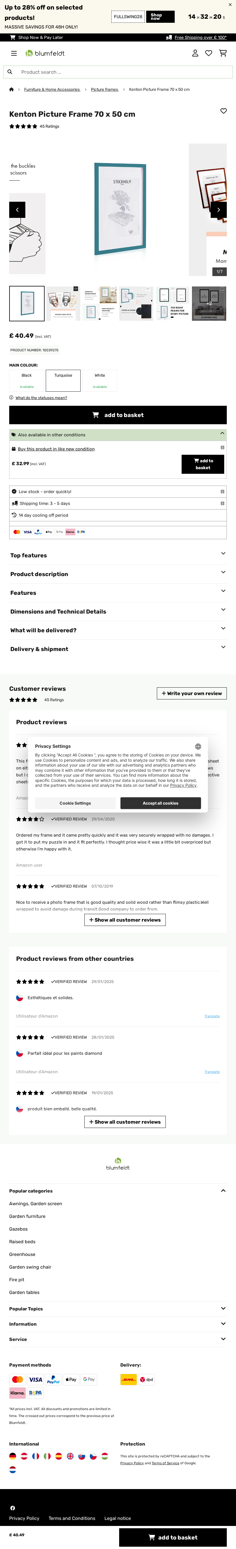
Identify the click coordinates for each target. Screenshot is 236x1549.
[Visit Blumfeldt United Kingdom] (70, 1456)
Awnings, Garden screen (35, 1203)
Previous (17, 210)
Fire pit (16, 1279)
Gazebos (18, 1229)
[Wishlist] (208, 53)
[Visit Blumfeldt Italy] (47, 1456)
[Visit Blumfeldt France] (35, 1456)
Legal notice (117, 1518)
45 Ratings (49, 126)
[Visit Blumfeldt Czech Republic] (93, 1456)
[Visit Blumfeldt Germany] (12, 1456)
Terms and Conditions (72, 1518)
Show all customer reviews (127, 920)
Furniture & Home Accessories (52, 89)
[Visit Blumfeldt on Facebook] (12, 1508)
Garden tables (24, 1292)
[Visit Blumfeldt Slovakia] (81, 1456)
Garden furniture (27, 1216)
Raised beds (22, 1241)
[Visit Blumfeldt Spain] (58, 1456)
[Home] (16, 89)
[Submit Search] (9, 72)
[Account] (195, 53)
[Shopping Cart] (223, 53)
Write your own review (194, 693)
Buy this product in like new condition (56, 449)
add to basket (123, 415)
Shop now (156, 16)
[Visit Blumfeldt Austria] (24, 1456)
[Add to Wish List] (223, 111)
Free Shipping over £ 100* (201, 37)
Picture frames (105, 89)
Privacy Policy (132, 1463)
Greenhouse (22, 1254)
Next (219, 210)
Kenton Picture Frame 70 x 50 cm (159, 89)
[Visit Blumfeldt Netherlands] (12, 1469)
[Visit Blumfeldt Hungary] (104, 1456)
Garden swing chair (30, 1267)
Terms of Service (165, 1463)
